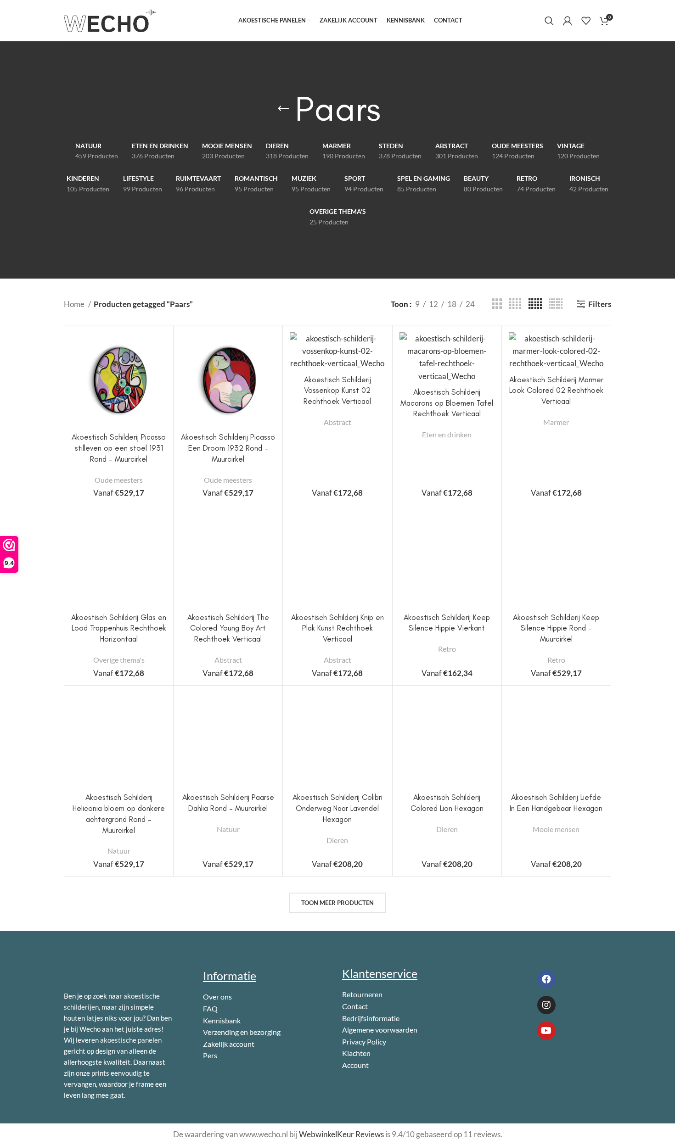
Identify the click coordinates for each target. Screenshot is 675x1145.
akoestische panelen (131, 1040)
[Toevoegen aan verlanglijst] (159, 388)
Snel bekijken (159, 367)
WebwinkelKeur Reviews (341, 1134)
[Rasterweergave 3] (497, 304)
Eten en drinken (447, 434)
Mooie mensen (556, 829)
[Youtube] (546, 1031)
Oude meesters (119, 479)
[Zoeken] (549, 20)
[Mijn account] (567, 20)
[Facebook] (546, 979)
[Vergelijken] (159, 347)
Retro (447, 648)
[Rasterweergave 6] (555, 304)
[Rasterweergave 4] (515, 304)
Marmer (556, 422)
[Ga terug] (283, 109)
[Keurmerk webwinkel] (522, 1064)
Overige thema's (119, 659)
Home (75, 304)
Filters (599, 303)
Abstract (337, 422)
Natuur (118, 850)
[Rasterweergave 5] (535, 304)
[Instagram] (546, 1005)
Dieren (337, 840)
